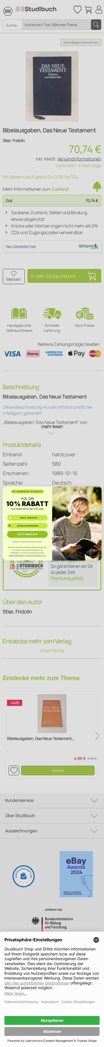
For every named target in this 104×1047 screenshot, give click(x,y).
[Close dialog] (96, 490)
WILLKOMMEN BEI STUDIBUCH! (27, 491)
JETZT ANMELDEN (27, 534)
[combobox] (11, 525)
